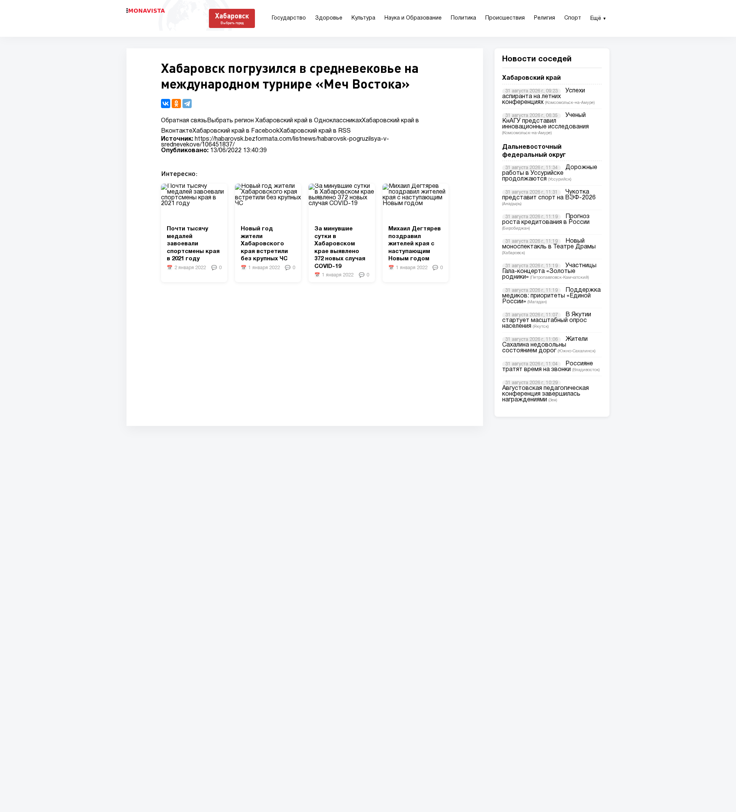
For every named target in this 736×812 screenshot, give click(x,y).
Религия (544, 18)
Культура (363, 18)
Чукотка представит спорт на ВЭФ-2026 (549, 195)
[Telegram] (187, 103)
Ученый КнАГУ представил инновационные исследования (545, 121)
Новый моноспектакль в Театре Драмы (549, 244)
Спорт (572, 18)
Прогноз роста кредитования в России (546, 219)
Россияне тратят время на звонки (547, 366)
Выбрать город (232, 23)
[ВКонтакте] (165, 103)
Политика (463, 18)
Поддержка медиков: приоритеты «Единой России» (551, 296)
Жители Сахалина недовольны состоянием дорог (545, 345)
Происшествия (505, 18)
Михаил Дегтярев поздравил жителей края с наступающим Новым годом (414, 243)
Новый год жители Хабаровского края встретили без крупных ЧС (264, 243)
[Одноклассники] (176, 103)
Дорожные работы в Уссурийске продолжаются (549, 173)
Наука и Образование (413, 18)
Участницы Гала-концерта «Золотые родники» (549, 271)
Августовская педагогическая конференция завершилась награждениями (545, 394)
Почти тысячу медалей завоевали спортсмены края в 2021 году (193, 243)
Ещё (598, 18)
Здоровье (328, 18)
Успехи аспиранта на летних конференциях (543, 96)
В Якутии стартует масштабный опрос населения (546, 320)
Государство (289, 18)
